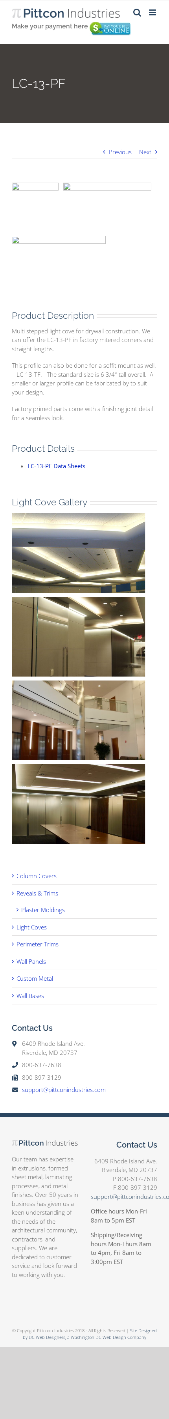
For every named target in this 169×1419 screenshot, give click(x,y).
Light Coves (32, 927)
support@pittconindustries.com (64, 1090)
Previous (120, 152)
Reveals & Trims (37, 893)
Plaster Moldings (43, 910)
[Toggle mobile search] (137, 12)
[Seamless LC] (75, 518)
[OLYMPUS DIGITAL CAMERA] (75, 601)
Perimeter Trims (38, 944)
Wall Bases (30, 996)
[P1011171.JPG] (75, 685)
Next (145, 152)
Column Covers (37, 876)
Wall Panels (31, 961)
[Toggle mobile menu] (153, 12)
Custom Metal (35, 978)
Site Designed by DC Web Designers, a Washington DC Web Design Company (90, 1333)
